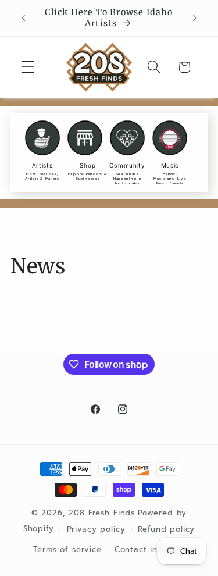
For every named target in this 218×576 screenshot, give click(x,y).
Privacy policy (96, 529)
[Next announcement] (195, 18)
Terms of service (67, 550)
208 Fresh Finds (102, 513)
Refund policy (166, 529)
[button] (28, 67)
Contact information (156, 550)
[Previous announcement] (23, 18)
